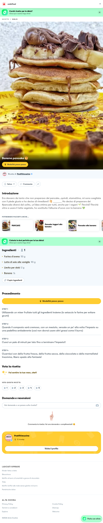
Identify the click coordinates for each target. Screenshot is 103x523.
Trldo (4, 482)
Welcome (55, 512)
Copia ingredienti (14, 280)
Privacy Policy (7, 504)
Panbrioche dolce (8, 489)
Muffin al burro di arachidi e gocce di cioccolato (20, 478)
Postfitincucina (23, 174)
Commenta (27, 184)
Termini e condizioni (9, 508)
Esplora (5, 512)
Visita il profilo (51, 448)
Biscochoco (6, 474)
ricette (5, 19)
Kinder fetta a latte (9, 471)
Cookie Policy (57, 504)
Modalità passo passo (16, 164)
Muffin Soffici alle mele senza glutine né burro (20, 486)
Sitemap (55, 508)
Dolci (15, 19)
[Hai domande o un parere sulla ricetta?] (49, 405)
